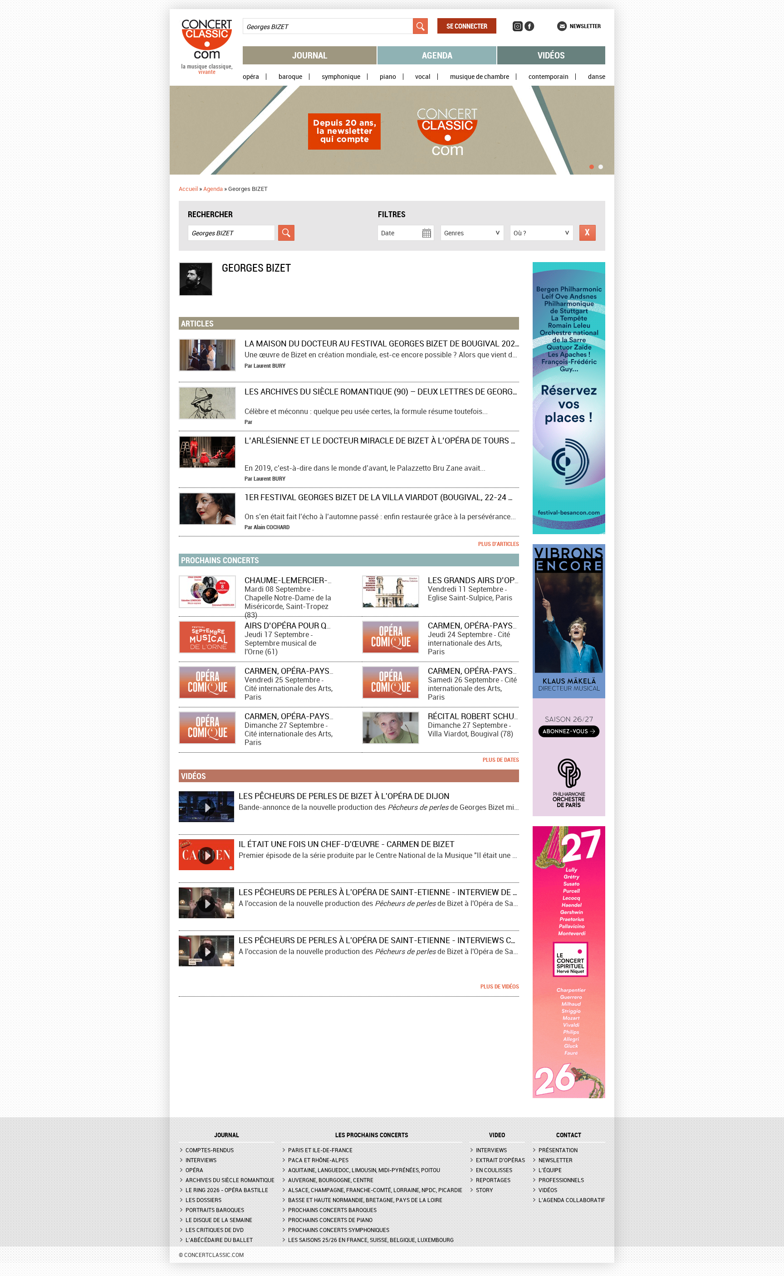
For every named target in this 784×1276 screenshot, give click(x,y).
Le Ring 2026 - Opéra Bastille (227, 1189)
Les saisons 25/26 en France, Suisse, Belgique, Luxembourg (371, 1239)
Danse (596, 76)
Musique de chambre (479, 76)
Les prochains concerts (371, 1135)
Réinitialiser (587, 233)
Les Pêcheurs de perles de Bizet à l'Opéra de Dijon (344, 795)
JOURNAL (226, 1135)
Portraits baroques (215, 1209)
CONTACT (568, 1135)
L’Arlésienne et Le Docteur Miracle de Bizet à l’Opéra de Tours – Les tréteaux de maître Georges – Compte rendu (484, 440)
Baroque (290, 76)
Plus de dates (501, 759)
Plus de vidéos (499, 986)
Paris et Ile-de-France (320, 1150)
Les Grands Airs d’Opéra (478, 580)
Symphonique (341, 76)
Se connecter (466, 25)
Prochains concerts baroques (332, 1209)
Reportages (493, 1179)
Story (484, 1189)
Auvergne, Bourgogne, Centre (330, 1179)
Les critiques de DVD (215, 1229)
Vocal (423, 76)
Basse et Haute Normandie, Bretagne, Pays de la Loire (365, 1199)
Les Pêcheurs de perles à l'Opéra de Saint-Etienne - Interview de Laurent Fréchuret (417, 891)
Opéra (251, 76)
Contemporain (548, 76)
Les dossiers (203, 1199)
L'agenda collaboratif (572, 1199)
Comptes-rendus (210, 1150)
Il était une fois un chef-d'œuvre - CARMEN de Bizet (347, 843)
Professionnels (561, 1179)
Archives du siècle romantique (230, 1179)
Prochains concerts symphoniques (338, 1229)
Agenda (437, 55)
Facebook (529, 26)
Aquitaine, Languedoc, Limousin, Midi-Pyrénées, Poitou (364, 1170)
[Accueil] (207, 72)
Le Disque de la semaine (219, 1219)
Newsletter (585, 26)
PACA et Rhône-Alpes (318, 1160)
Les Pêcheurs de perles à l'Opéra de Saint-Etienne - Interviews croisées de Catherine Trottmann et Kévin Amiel (475, 940)
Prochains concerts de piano (330, 1219)
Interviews (201, 1160)
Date (387, 233)
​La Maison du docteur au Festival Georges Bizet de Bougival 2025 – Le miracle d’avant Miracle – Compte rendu (479, 343)
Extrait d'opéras (500, 1160)
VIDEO (497, 1135)
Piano (388, 76)
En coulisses (494, 1170)
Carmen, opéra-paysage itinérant (499, 625)
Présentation (558, 1150)
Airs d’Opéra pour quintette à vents (321, 625)
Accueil (188, 189)
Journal (310, 55)
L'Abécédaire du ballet (219, 1239)
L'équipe (550, 1170)
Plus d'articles (498, 544)
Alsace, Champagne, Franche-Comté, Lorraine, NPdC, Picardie (375, 1189)
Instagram (518, 26)
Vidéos (551, 55)
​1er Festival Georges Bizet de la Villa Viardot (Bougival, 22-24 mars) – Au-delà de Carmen (433, 497)
